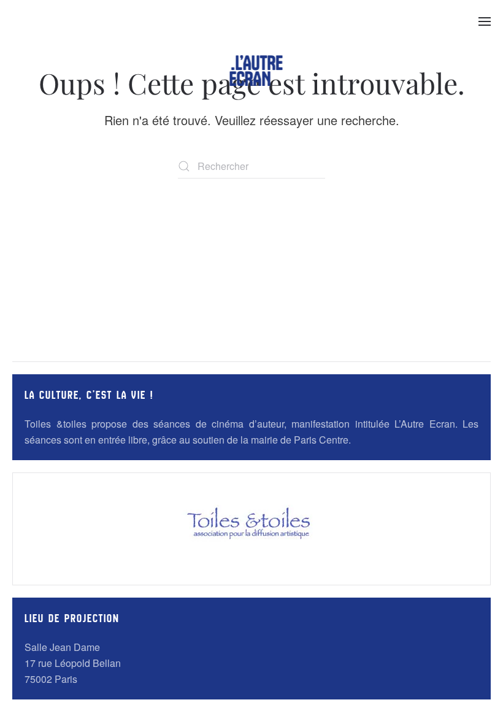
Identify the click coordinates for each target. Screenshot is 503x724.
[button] (484, 21)
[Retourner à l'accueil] (256, 70)
